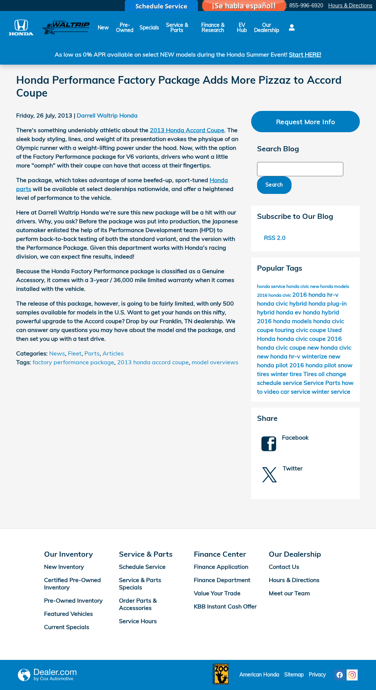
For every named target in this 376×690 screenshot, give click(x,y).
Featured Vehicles (68, 613)
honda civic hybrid (282, 303)
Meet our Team (289, 593)
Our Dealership (266, 27)
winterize (315, 356)
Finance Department (222, 580)
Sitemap (294, 674)
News (57, 353)
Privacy (317, 674)
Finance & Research (212, 27)
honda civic (298, 286)
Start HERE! (305, 54)
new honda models (329, 286)
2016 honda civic (274, 295)
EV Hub (242, 27)
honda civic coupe (302, 338)
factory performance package (73, 362)
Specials (149, 27)
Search (274, 184)
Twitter (293, 468)
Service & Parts (177, 27)
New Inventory (64, 566)
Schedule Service (142, 566)
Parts (92, 353)
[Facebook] (339, 674)
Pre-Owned (124, 27)
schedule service (280, 382)
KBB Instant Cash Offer (225, 606)
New (103, 27)
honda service (271, 286)
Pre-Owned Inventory (73, 600)
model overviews (215, 362)
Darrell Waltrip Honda (107, 115)
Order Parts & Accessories (138, 604)
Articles (113, 353)
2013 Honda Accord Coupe (187, 130)
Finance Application (221, 566)
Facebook (295, 437)
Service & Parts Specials (140, 583)
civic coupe (312, 329)
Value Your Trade (217, 593)
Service (314, 382)
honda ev (289, 312)
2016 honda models (285, 321)
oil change (332, 373)
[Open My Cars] (290, 27)
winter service (331, 391)
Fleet (75, 353)
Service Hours (138, 621)
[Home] (21, 27)
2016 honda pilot (313, 365)
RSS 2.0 (274, 237)
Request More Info (305, 122)
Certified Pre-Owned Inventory (72, 583)
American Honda (259, 674)
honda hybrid (321, 312)
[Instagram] (352, 674)
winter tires (287, 373)
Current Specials (66, 627)
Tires (310, 373)
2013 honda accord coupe (153, 362)
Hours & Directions (294, 580)
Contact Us (284, 566)
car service (296, 391)
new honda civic (329, 347)
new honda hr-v (279, 356)
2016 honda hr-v (315, 294)
